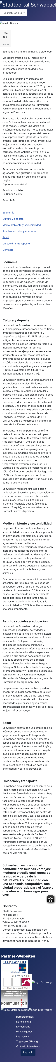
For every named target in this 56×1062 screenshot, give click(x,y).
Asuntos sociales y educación (19, 231)
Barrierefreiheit (25, 1016)
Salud (5, 237)
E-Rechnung (23, 1026)
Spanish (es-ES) (13, 12)
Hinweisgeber (24, 1031)
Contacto (8, 249)
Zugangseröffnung (27, 1041)
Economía (8, 212)
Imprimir (28, 1052)
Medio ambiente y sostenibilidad (21, 224)
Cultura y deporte (12, 218)
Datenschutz (23, 1021)
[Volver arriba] (52, 1058)
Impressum (22, 1036)
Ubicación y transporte (16, 243)
